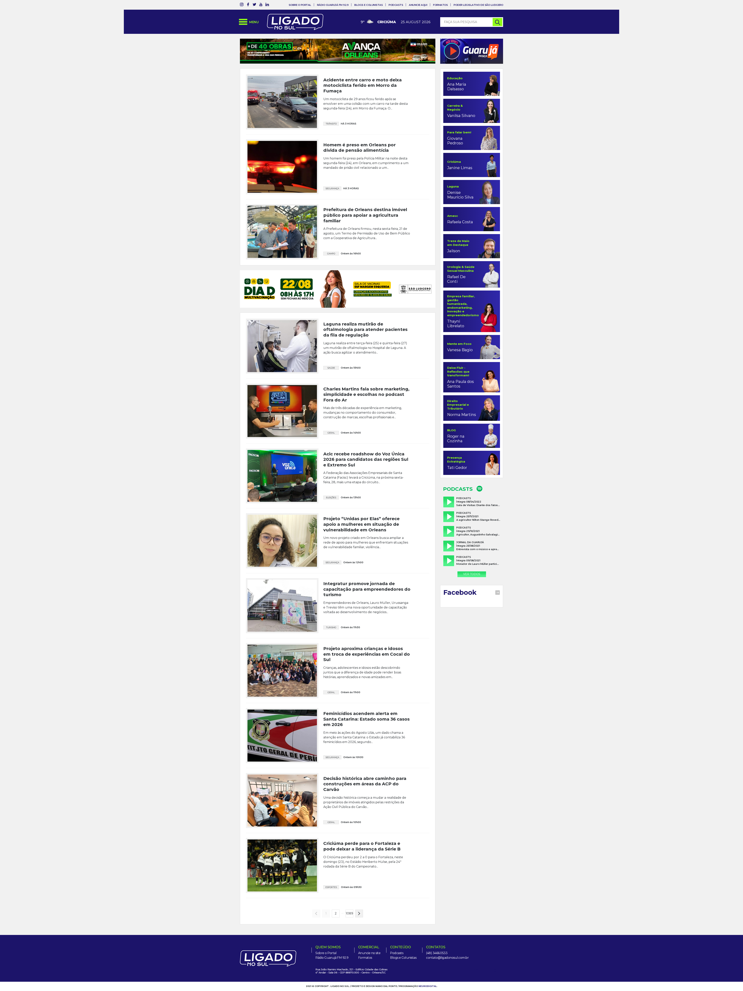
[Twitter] (254, 5)
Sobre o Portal (300, 4)
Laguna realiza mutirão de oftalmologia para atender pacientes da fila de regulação (365, 334)
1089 (349, 918)
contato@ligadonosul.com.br (447, 962)
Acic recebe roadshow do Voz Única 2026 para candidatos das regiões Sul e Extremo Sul (365, 464)
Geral (331, 437)
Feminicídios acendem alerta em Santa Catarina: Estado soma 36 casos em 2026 (366, 723)
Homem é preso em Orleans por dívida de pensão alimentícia (359, 160)
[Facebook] (248, 5)
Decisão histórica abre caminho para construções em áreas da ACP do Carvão (364, 788)
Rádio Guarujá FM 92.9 (333, 4)
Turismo (331, 632)
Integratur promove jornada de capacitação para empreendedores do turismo (366, 593)
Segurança (332, 201)
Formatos (440, 4)
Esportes (331, 891)
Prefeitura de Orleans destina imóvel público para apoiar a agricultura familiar (365, 228)
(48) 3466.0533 (436, 957)
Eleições (331, 502)
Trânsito (331, 136)
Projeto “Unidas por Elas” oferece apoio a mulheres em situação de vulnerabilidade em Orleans (361, 529)
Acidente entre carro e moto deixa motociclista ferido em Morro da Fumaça (362, 98)
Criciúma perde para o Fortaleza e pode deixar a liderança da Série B (362, 850)
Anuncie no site (369, 957)
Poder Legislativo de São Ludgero (478, 4)
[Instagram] (241, 5)
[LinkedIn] (267, 5)
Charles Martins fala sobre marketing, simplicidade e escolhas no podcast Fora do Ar (366, 399)
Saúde (331, 372)
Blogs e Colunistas (368, 4)
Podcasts (396, 4)
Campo (331, 266)
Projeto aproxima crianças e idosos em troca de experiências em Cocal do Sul (366, 658)
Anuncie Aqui (418, 4)
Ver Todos (471, 574)
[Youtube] (261, 5)
